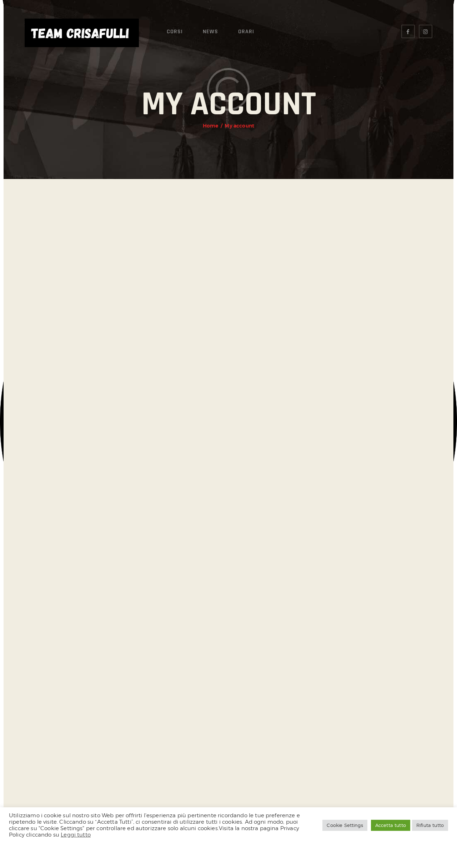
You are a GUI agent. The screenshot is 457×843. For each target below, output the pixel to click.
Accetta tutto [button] (390, 825)
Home (211, 126)
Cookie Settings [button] (345, 825)
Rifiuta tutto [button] (430, 825)
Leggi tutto (76, 835)
